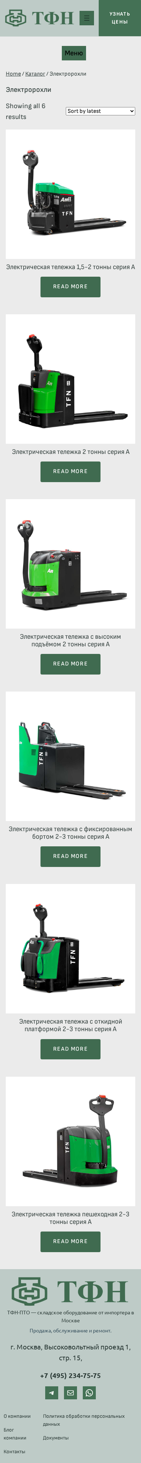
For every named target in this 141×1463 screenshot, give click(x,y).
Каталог (35, 74)
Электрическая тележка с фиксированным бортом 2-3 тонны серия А (70, 833)
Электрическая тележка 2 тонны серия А (70, 452)
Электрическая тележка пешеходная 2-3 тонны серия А (70, 1218)
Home (13, 74)
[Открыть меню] (87, 18)
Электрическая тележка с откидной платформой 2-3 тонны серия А (70, 1025)
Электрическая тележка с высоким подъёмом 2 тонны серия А (70, 640)
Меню (74, 53)
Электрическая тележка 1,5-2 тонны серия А (70, 267)
